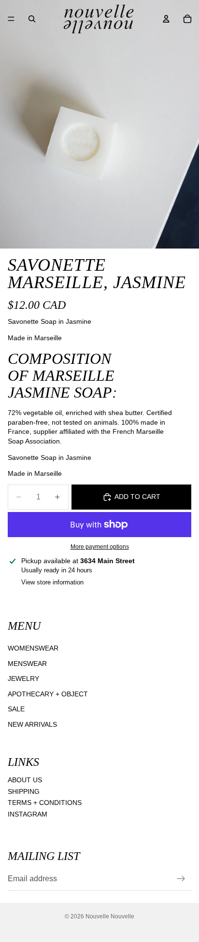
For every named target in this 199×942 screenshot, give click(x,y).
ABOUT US (25, 780)
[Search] (32, 18)
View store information (52, 582)
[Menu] (11, 19)
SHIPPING (24, 791)
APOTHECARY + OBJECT (48, 693)
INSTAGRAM (27, 814)
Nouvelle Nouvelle (109, 916)
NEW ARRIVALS (32, 724)
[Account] (166, 18)
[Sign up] (181, 879)
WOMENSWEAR (33, 648)
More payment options (100, 546)
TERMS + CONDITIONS (45, 802)
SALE (16, 709)
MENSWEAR (27, 663)
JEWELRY (23, 678)
